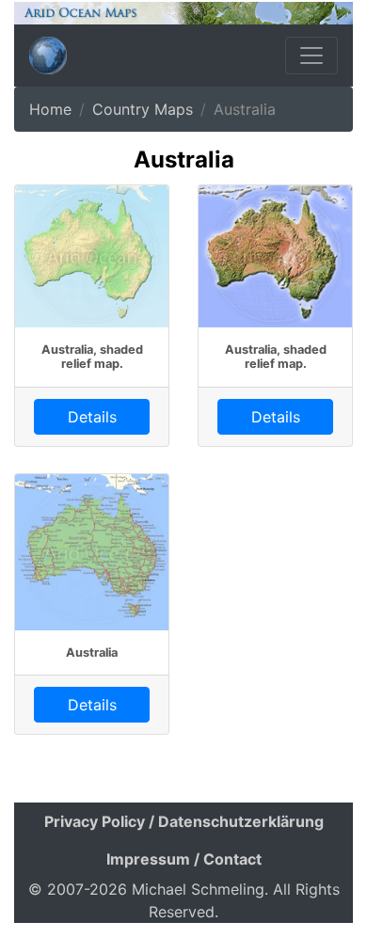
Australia (92, 652)
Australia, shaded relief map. (92, 356)
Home (50, 109)
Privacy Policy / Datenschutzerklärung (184, 821)
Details (92, 416)
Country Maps (142, 109)
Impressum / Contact (184, 859)
